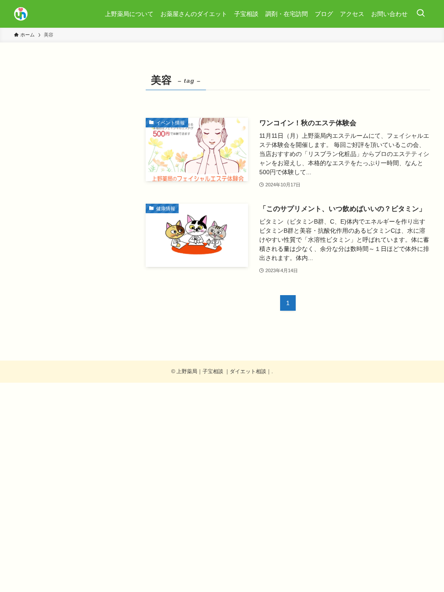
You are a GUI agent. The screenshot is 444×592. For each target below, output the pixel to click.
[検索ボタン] (420, 14)
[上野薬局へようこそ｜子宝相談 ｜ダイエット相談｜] (21, 14)
